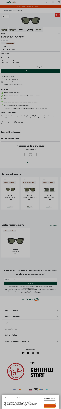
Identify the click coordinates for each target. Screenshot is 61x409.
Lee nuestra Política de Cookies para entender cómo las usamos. (20, 407)
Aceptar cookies (50, 405)
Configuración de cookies (49, 398)
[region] (30, 402)
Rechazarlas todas (50, 402)
